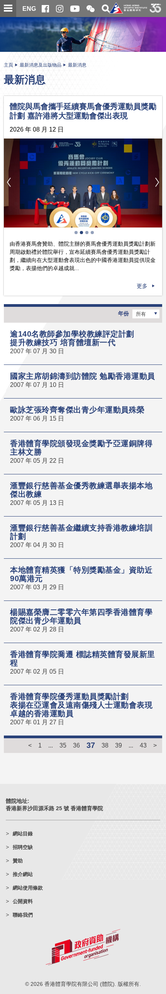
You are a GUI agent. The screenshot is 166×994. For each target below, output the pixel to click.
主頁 (8, 65)
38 (105, 745)
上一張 (9, 182)
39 (118, 745)
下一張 (157, 182)
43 (143, 745)
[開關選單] (8, 8)
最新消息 (77, 65)
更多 (142, 286)
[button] (90, 9)
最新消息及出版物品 (40, 65)
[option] (83, 183)
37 (90, 745)
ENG (29, 8)
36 (76, 745)
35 (62, 745)
